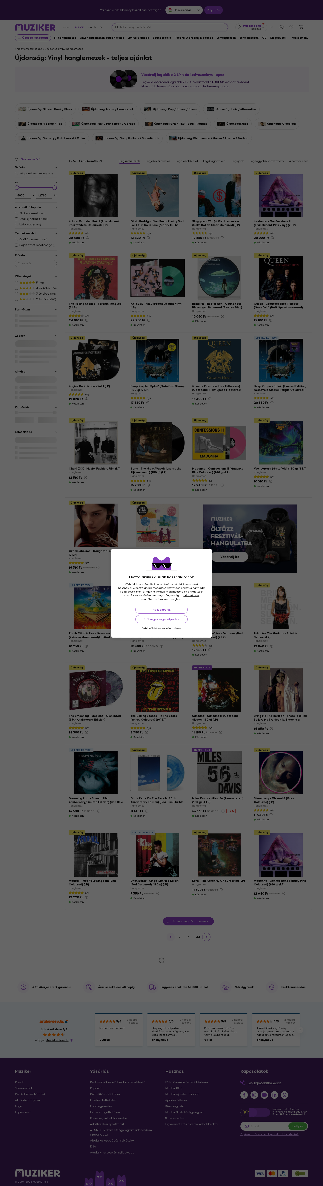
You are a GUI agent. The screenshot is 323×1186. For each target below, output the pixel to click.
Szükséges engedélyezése (161, 619)
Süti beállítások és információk (161, 628)
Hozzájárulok (161, 609)
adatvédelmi (191, 595)
